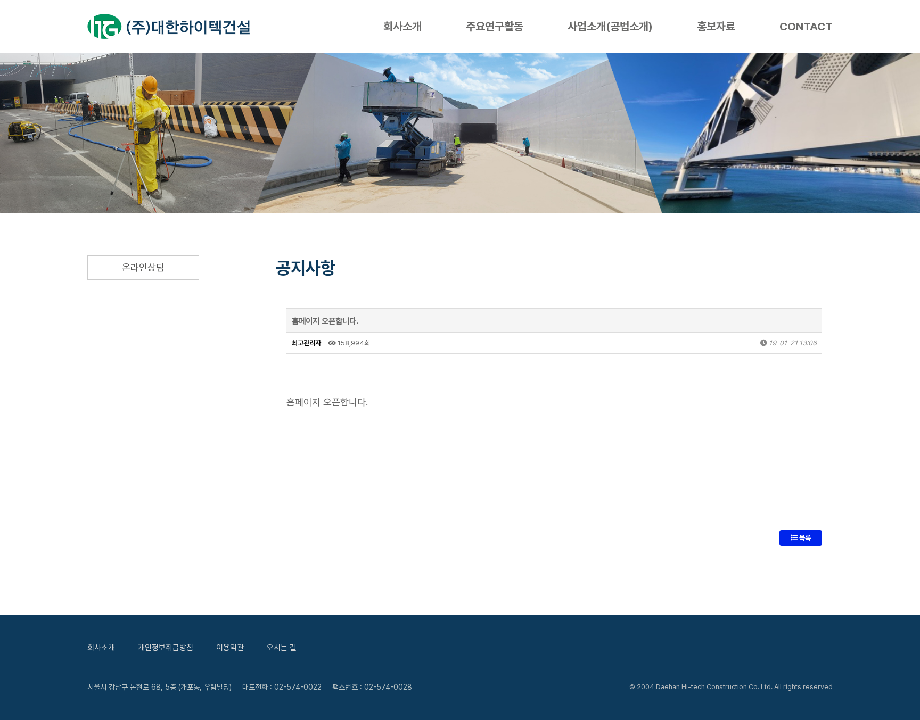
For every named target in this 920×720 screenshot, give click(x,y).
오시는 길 (282, 647)
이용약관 (230, 647)
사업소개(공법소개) (610, 26)
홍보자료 (716, 26)
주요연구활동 (494, 26)
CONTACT (806, 26)
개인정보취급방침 (165, 647)
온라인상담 (143, 267)
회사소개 (402, 26)
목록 (804, 538)
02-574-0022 (298, 687)
